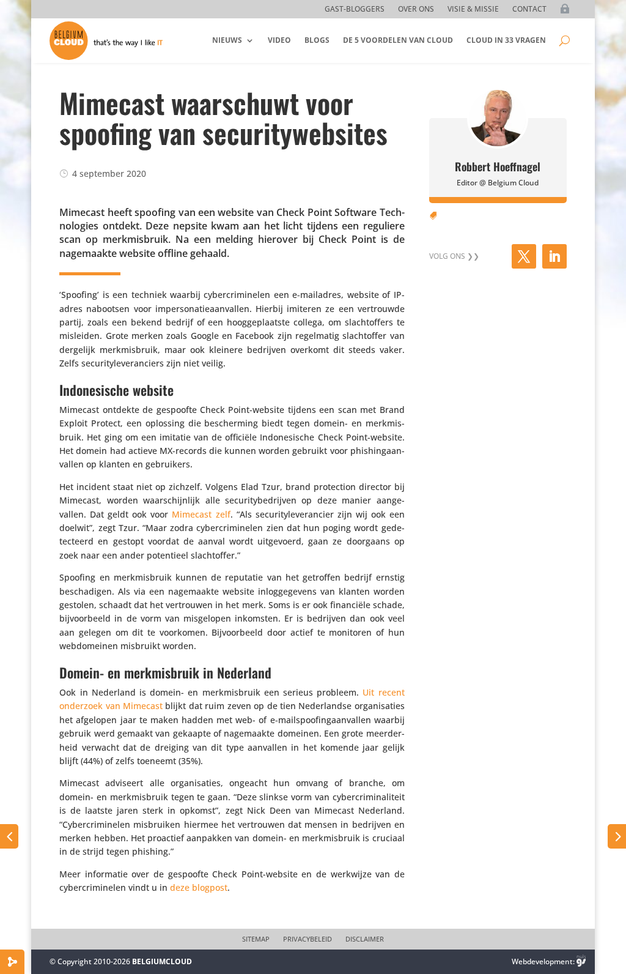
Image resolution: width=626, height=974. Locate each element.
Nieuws (227, 40)
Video (279, 40)
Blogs (317, 40)
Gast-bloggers (355, 9)
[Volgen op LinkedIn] (554, 256)
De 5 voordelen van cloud (398, 40)
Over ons (416, 9)
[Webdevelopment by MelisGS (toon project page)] (581, 961)
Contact (529, 9)
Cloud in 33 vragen (506, 40)
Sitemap (256, 939)
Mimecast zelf (201, 514)
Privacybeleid (307, 939)
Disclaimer (364, 939)
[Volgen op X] (524, 256)
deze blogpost (198, 887)
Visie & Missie (473, 9)
